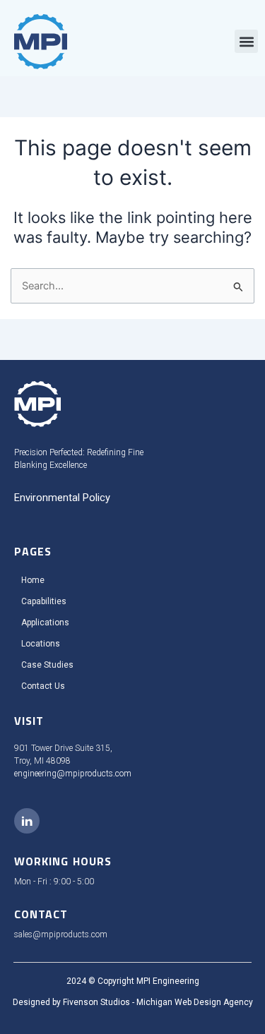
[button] (246, 41)
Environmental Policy (62, 497)
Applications (45, 622)
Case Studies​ (47, 665)
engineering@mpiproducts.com (72, 773)
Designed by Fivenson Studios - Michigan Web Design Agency (133, 1002)
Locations (40, 644)
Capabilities (43, 601)
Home (33, 580)
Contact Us (43, 686)
